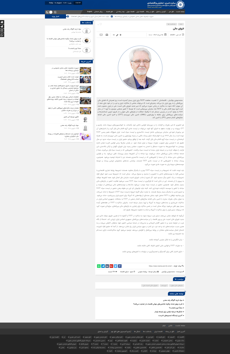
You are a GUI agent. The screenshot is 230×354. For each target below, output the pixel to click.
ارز (64, 337)
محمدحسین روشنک (116, 347)
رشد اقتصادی (138, 344)
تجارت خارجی (145, 340)
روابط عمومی (142, 271)
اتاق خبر (171, 12)
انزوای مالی (178, 28)
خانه (181, 24)
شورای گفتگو (84, 344)
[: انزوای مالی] (101, 35)
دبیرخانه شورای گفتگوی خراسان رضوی (79, 340)
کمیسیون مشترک (122, 351)
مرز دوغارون (72, 347)
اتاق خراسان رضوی (101, 337)
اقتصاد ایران (140, 12)
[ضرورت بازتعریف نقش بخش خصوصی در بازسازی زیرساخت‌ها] (69, 70)
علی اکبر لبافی (170, 347)
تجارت (156, 340)
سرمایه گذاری (126, 344)
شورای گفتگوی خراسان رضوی (67, 344)
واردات (154, 351)
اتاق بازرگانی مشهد (117, 337)
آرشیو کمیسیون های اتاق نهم (121, 331)
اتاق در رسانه (150, 12)
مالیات (128, 347)
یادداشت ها (171, 24)
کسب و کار (135, 351)
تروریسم (164, 285)
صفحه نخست (180, 12)
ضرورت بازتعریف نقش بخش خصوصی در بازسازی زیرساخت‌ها (148, 16)
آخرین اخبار (181, 331)
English (89, 12)
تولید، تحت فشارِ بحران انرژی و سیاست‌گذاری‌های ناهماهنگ (104, 16)
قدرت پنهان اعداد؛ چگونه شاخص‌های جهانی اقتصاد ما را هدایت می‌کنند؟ (157, 304)
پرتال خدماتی (98, 12)
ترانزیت (134, 340)
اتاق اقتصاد (109, 12)
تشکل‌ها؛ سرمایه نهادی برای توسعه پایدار (168, 311)
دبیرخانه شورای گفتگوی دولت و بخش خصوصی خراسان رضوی (165, 344)
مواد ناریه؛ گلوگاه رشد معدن (172, 300)
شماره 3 (95, 344)
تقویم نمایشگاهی (122, 340)
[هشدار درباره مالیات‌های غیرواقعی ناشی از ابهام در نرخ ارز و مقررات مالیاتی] (69, 110)
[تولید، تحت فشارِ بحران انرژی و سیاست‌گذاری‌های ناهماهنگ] (69, 79)
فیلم (164, 325)
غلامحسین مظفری (140, 347)
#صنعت (172, 337)
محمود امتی (84, 347)
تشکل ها (137, 331)
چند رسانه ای (120, 12)
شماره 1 (115, 344)
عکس (170, 325)
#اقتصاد (181, 337)
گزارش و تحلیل (161, 12)
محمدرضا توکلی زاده (99, 347)
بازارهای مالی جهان (177, 285)
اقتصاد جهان (130, 12)
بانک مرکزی (180, 340)
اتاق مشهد (88, 337)
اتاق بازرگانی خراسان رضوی (135, 337)
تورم (111, 340)
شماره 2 (105, 344)
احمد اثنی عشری (75, 337)
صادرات (181, 347)
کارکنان (145, 351)
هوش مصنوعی (165, 351)
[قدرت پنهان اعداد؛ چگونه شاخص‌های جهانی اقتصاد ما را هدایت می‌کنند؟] (69, 42)
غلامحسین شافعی (156, 347)
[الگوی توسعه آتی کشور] (69, 119)
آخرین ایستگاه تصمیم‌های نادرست (170, 315)
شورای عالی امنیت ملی (150, 285)
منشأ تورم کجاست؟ (175, 308)
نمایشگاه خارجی (179, 351)
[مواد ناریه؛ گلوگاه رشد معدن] (69, 32)
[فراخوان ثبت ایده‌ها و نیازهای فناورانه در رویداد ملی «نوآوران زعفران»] (69, 136)
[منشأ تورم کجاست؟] (69, 51)
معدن (62, 347)
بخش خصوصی (167, 340)
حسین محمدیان (100, 340)
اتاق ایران (150, 337)
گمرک (110, 351)
